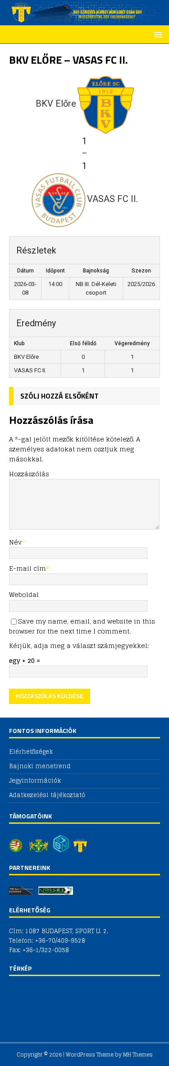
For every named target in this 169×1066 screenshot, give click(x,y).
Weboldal (24, 594)
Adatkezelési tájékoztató (47, 795)
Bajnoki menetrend (40, 766)
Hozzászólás (29, 473)
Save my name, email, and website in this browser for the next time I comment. (82, 626)
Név (15, 542)
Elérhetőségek (31, 752)
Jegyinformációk (35, 780)
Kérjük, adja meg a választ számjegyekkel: (79, 645)
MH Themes (138, 1054)
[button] (156, 34)
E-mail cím (27, 568)
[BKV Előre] (84, 20)
